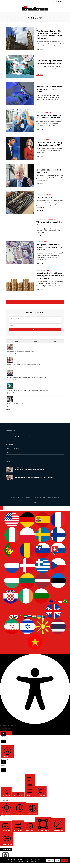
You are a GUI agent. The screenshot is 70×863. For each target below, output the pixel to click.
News (45, 241)
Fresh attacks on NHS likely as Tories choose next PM (49, 143)
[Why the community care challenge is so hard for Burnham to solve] (10, 375)
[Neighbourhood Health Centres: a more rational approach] (10, 362)
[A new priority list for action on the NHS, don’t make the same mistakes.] (10, 388)
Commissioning (52, 219)
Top (35, 503)
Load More (35, 302)
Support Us (9, 440)
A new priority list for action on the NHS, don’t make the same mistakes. (27, 390)
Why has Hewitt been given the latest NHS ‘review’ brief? (49, 89)
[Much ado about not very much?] (10, 401)
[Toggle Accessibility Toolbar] (1, 508)
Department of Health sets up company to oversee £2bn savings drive (50, 275)
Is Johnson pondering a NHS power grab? (49, 170)
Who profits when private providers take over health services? (49, 247)
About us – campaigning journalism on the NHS (18, 436)
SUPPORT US (53, 1)
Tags (54, 341)
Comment (47, 28)
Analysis (50, 84)
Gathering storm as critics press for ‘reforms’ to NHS (48, 116)
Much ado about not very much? (16, 404)
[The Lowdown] (35, 7)
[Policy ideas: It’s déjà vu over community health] (10, 349)
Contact (8, 452)
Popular (35, 341)
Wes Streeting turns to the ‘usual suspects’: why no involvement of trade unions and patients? (49, 34)
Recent (16, 341)
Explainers (48, 57)
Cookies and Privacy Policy (12, 448)
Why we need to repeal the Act (49, 223)
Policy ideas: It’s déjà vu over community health (20, 351)
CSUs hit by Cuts (44, 197)
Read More (39, 49)
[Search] (63, 1)
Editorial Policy (9, 444)
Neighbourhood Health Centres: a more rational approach (24, 365)
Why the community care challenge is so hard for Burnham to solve (26, 377)
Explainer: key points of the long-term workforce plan (49, 61)
